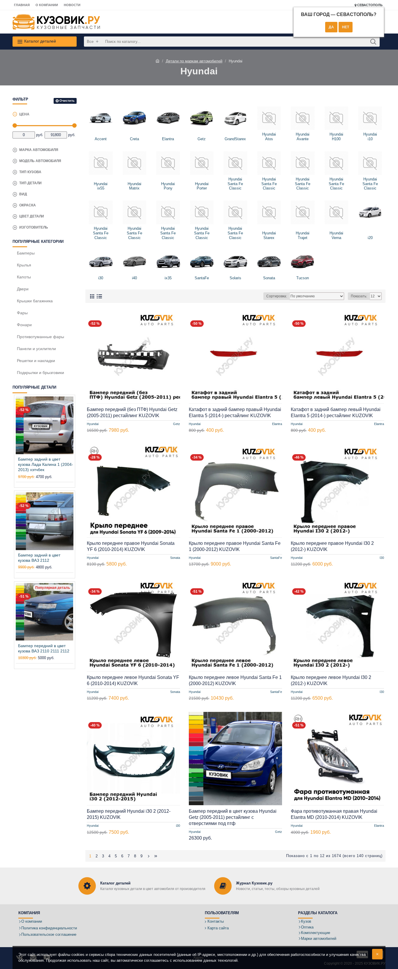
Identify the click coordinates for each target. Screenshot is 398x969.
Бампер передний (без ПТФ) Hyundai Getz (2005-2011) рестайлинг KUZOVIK (132, 412)
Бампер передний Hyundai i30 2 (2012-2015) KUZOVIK (128, 814)
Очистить (67, 100)
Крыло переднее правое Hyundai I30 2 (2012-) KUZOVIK (332, 546)
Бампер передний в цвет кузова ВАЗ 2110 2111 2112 (43, 648)
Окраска (27, 205)
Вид (23, 194)
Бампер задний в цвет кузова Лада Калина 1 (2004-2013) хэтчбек (45, 464)
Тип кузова (30, 172)
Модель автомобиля (40, 161)
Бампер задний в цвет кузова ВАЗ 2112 (39, 558)
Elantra (277, 424)
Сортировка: (276, 296)
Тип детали (30, 183)
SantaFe (276, 557)
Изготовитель (33, 227)
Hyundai (92, 424)
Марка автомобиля (38, 150)
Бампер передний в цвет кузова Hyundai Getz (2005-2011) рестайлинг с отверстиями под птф (233, 817)
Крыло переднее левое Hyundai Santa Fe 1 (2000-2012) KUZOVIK (235, 680)
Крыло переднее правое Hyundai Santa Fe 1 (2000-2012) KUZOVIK (235, 546)
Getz (176, 424)
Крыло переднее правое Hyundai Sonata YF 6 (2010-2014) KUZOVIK (131, 546)
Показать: (359, 296)
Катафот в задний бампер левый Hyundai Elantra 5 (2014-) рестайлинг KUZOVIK (336, 412)
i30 (178, 825)
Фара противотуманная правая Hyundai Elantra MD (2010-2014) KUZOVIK (334, 814)
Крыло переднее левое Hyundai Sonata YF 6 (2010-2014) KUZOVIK (133, 680)
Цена (24, 114)
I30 (382, 557)
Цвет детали (31, 216)
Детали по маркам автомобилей (194, 61)
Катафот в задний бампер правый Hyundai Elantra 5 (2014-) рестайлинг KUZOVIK (235, 412)
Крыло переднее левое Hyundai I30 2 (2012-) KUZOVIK (331, 680)
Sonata (175, 557)
